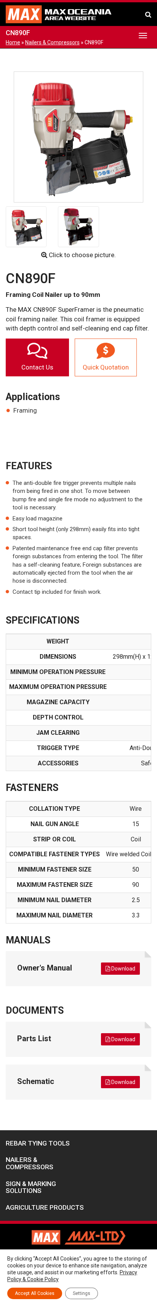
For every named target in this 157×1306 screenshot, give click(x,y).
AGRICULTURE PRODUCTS (45, 1207)
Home (13, 42)
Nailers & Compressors (52, 42)
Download (122, 969)
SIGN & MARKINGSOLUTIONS (31, 1187)
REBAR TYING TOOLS (38, 1143)
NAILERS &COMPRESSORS (29, 1163)
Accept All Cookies (34, 1293)
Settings (81, 1293)
